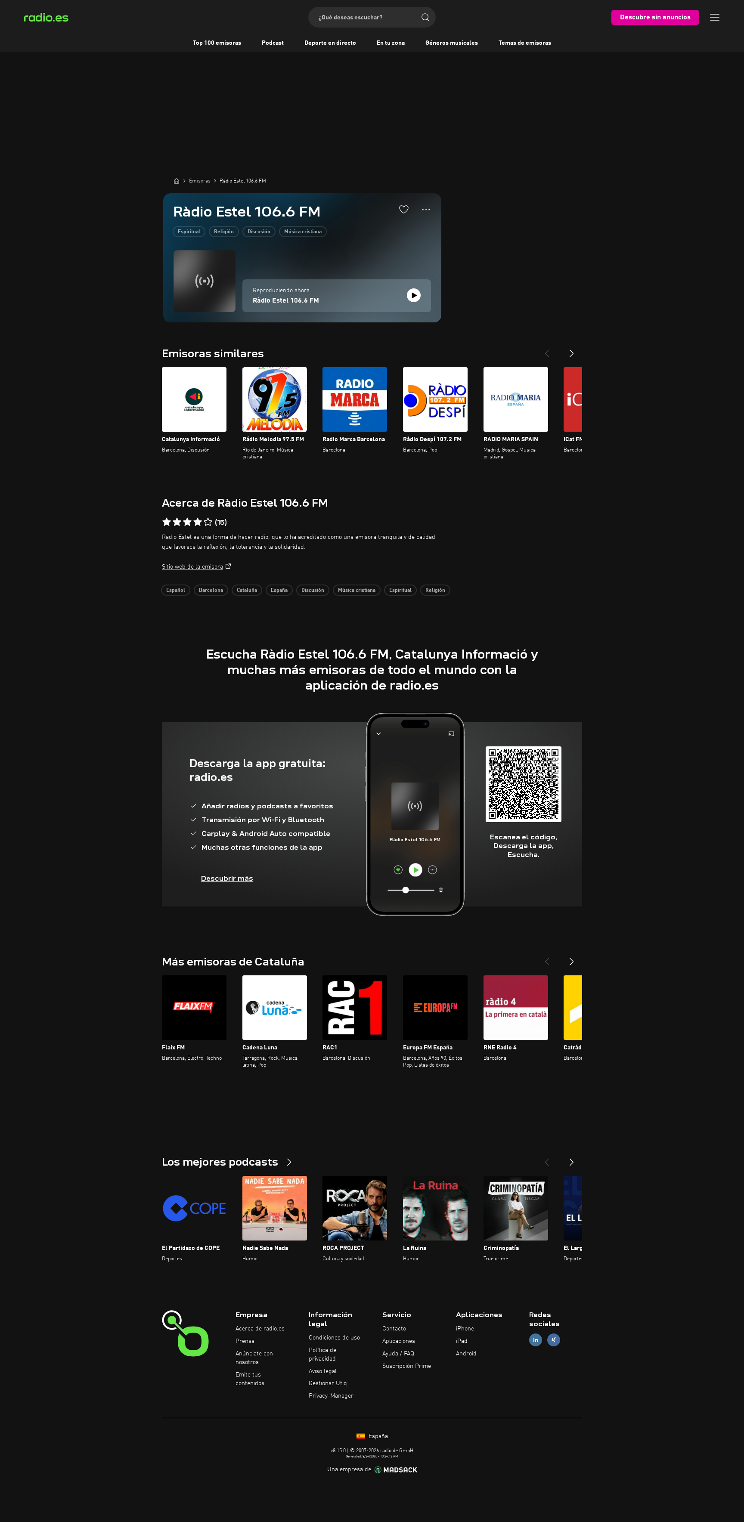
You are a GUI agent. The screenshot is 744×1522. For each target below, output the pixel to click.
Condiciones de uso (334, 1338)
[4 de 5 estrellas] (197, 522)
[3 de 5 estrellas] (187, 522)
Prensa (245, 1341)
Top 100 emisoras (217, 43)
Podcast (273, 43)
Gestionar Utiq (328, 1383)
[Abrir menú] (715, 17)
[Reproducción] (414, 295)
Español (175, 590)
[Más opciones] (426, 209)
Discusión (259, 232)
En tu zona (391, 43)
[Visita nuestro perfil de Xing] (553, 1340)
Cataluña (247, 590)
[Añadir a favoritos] (404, 209)
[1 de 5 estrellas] (166, 522)
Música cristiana (303, 232)
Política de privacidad (322, 1354)
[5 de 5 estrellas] (208, 522)
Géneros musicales (451, 43)
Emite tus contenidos (250, 1379)
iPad (462, 1341)
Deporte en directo (330, 43)
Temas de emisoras (525, 43)
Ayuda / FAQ (398, 1354)
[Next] (571, 350)
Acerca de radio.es (260, 1329)
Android (466, 1354)
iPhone (465, 1329)
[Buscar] (425, 17)
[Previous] (546, 350)
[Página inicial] (176, 180)
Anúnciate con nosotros (254, 1358)
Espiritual (189, 232)
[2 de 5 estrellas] (177, 522)
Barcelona (211, 590)
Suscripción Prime (406, 1366)
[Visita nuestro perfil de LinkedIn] (535, 1340)
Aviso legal (323, 1371)
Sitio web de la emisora (192, 567)
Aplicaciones (398, 1341)
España (279, 590)
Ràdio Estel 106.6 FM (286, 300)
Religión (224, 232)
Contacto (394, 1329)
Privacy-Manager (331, 1396)
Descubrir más (227, 878)
